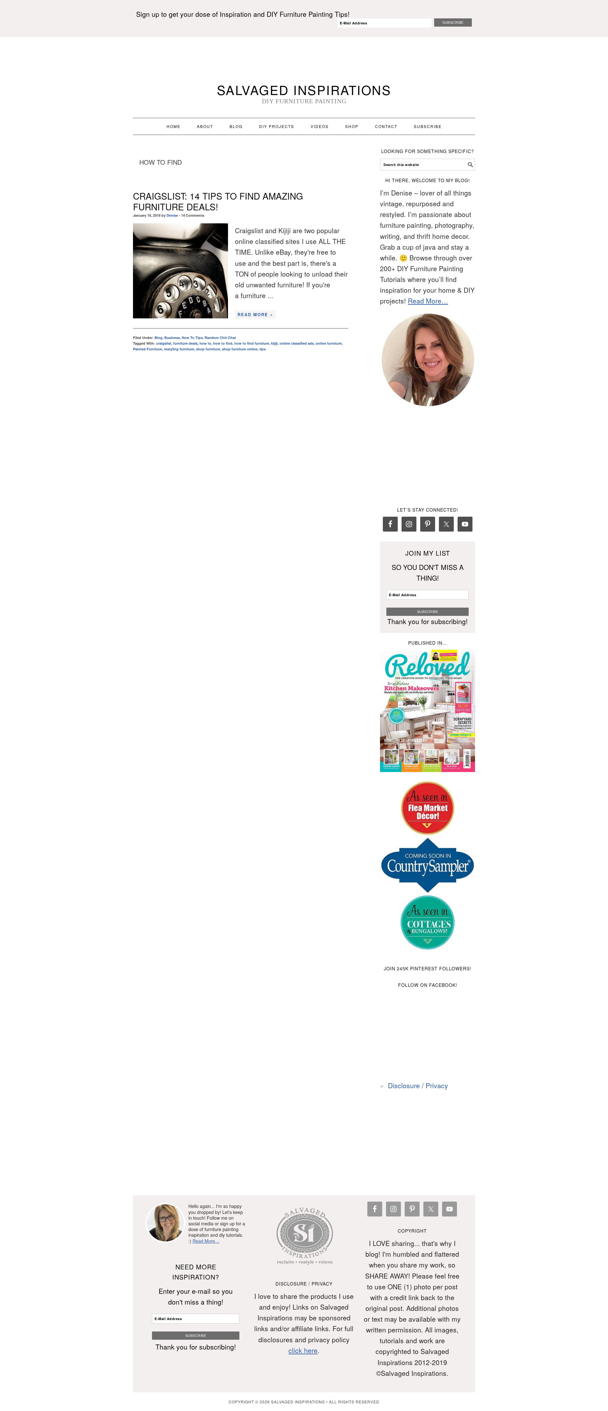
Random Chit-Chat (220, 337)
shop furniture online (239, 349)
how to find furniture (251, 343)
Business (172, 337)
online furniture (329, 343)
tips (262, 349)
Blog (158, 337)
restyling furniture (179, 349)
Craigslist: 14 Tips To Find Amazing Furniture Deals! (218, 201)
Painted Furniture (147, 349)
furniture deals (185, 343)
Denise (172, 215)
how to (205, 343)
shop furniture (208, 349)
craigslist (163, 343)
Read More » (255, 314)
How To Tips (192, 337)
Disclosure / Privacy (418, 1085)
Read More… (428, 300)
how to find (222, 343)
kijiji (274, 343)
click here (303, 1350)
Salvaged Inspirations (304, 89)
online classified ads (297, 343)
